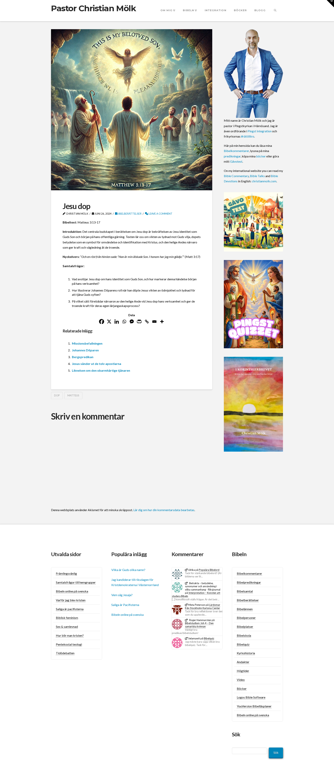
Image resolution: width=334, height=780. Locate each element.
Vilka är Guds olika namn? (128, 570)
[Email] (154, 321)
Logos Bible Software (251, 697)
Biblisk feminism (67, 617)
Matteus (73, 395)
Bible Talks (257, 176)
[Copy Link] (146, 321)
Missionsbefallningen (87, 343)
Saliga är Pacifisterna (125, 605)
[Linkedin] (116, 321)
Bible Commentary (236, 176)
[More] (161, 321)
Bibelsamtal (245, 591)
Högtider (243, 671)
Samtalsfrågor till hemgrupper (76, 582)
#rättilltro (247, 136)
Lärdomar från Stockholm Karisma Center (202, 606)
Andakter (243, 662)
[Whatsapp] (124, 321)
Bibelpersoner (246, 617)
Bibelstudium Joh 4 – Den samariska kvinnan (199, 625)
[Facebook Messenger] (131, 321)
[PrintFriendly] (139, 321)
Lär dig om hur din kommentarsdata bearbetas (163, 510)
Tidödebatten (65, 653)
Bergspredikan (82, 357)
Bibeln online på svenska (72, 591)
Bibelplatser (245, 626)
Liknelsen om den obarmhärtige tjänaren (101, 370)
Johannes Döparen (85, 350)
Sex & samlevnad (67, 626)
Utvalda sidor (66, 554)
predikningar (232, 156)
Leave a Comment (160, 213)
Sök (276, 752)
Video (241, 679)
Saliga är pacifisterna (70, 609)
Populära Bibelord (209, 569)
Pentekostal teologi (69, 644)
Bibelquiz (209, 638)
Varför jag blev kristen (70, 600)
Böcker (242, 688)
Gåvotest (236, 161)
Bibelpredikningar (249, 582)
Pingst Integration (260, 131)
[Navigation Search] (275, 10)
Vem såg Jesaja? (122, 595)
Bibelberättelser (129, 213)
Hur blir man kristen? (70, 635)
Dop (57, 395)
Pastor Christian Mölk (93, 8)
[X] (109, 321)
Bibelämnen (245, 609)
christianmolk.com (264, 181)
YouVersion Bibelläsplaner (254, 706)
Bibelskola (244, 635)
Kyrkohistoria (246, 653)
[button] (330, 3)
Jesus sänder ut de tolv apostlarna (96, 363)
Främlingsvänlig (66, 573)
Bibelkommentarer (236, 151)
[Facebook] (101, 321)
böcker (261, 156)
